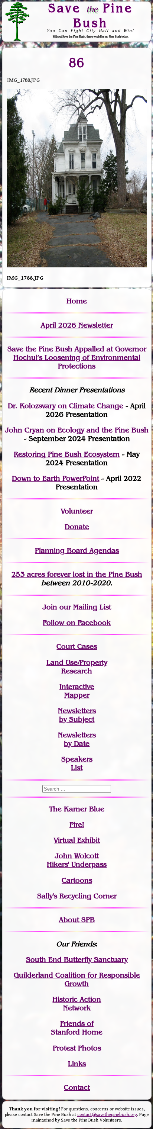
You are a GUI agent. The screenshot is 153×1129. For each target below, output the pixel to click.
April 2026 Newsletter (77, 325)
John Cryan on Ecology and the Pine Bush (77, 430)
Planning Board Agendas (77, 550)
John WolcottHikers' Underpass (77, 860)
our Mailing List (84, 607)
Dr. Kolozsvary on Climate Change (67, 406)
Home (76, 301)
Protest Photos (77, 1048)
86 (76, 63)
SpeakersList (76, 763)
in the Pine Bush (99, 574)
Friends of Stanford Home (76, 1027)
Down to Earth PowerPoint (55, 478)
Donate (77, 526)
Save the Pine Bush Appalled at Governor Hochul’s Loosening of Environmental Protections (76, 357)
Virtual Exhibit (77, 840)
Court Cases (76, 646)
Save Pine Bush (90, 15)
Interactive (76, 686)
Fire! (76, 824)
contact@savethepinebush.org (107, 1114)
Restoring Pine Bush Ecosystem (67, 454)
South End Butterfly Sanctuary (77, 959)
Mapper (76, 695)
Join (50, 607)
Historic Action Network (76, 1003)
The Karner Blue (76, 809)
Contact (77, 1087)
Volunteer (77, 511)
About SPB (77, 920)
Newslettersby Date (77, 739)
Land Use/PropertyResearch (76, 666)
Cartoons (77, 880)
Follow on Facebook (77, 622)
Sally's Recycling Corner (77, 896)
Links (77, 1063)
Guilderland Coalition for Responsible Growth (77, 979)
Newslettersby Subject (77, 715)
